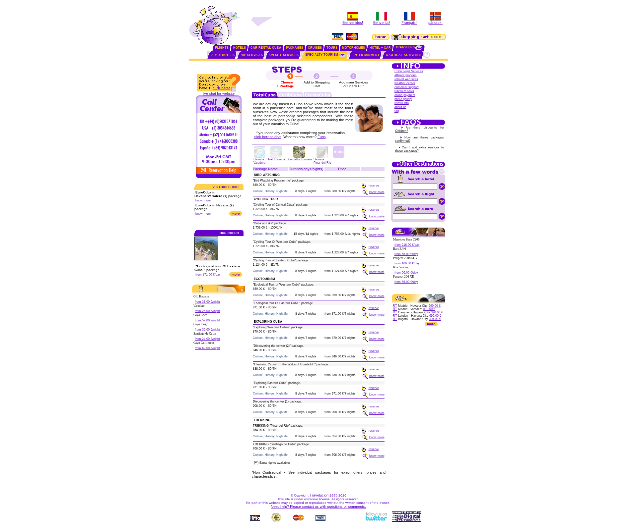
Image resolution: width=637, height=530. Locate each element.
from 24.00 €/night (207, 339)
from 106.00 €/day (407, 263)
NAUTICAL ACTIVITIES (403, 55)
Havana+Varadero (259, 161)
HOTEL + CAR (380, 47)
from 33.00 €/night (207, 301)
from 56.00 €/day (406, 254)
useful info (401, 103)
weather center (404, 83)
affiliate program (405, 75)
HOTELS (239, 47)
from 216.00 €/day (407, 244)
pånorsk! (435, 23)
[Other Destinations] (418, 167)
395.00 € (435, 319)
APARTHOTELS (223, 55)
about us (400, 107)
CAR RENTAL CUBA (265, 47)
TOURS (331, 47)
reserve (374, 185)
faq (396, 111)
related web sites (406, 79)
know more (203, 200)
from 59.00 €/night (207, 320)
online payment (404, 95)
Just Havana (276, 159)
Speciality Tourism (299, 159)
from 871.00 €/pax (208, 274)
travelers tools (404, 91)
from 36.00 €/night (207, 329)
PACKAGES (294, 47)
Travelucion (319, 495)
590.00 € (435, 305)
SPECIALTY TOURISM (321, 54)
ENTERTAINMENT (366, 55)
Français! (409, 23)
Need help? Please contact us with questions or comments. (318, 506)
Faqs (322, 137)
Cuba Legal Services (408, 71)
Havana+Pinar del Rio (322, 161)
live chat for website (219, 93)
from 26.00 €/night (207, 311)
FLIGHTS (222, 47)
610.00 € (429, 309)
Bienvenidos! (352, 23)
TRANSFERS (405, 47)
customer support (406, 87)
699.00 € (435, 315)
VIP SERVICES (252, 55)
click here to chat (267, 137)
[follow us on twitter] (375, 520)
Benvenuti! (381, 23)
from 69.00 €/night (207, 348)
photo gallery (403, 99)
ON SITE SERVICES (284, 55)
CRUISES (315, 47)
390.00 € (437, 312)
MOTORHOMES (353, 47)
